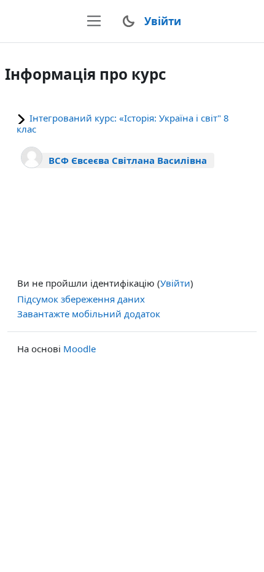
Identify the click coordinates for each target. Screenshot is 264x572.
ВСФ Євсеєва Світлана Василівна (128, 160)
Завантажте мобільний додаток (88, 313)
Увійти (162, 21)
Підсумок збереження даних (81, 299)
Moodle (79, 348)
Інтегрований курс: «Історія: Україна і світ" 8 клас (123, 123)
